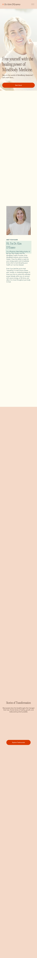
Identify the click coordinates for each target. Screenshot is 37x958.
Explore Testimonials (18, 742)
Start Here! (18, 85)
